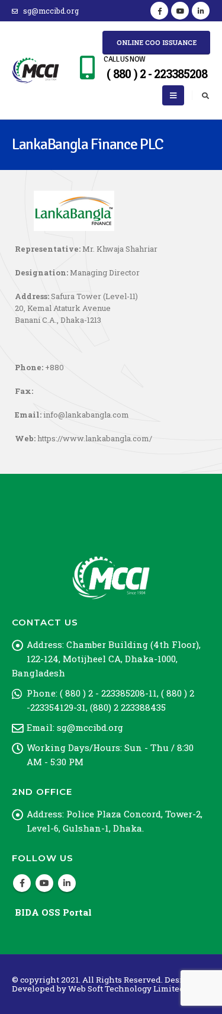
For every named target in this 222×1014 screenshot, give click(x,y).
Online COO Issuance (157, 42)
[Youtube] (180, 11)
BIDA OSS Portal (53, 912)
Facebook (22, 883)
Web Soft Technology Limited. (127, 988)
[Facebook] (159, 11)
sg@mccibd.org (51, 10)
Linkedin (67, 883)
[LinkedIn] (201, 11)
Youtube (44, 883)
